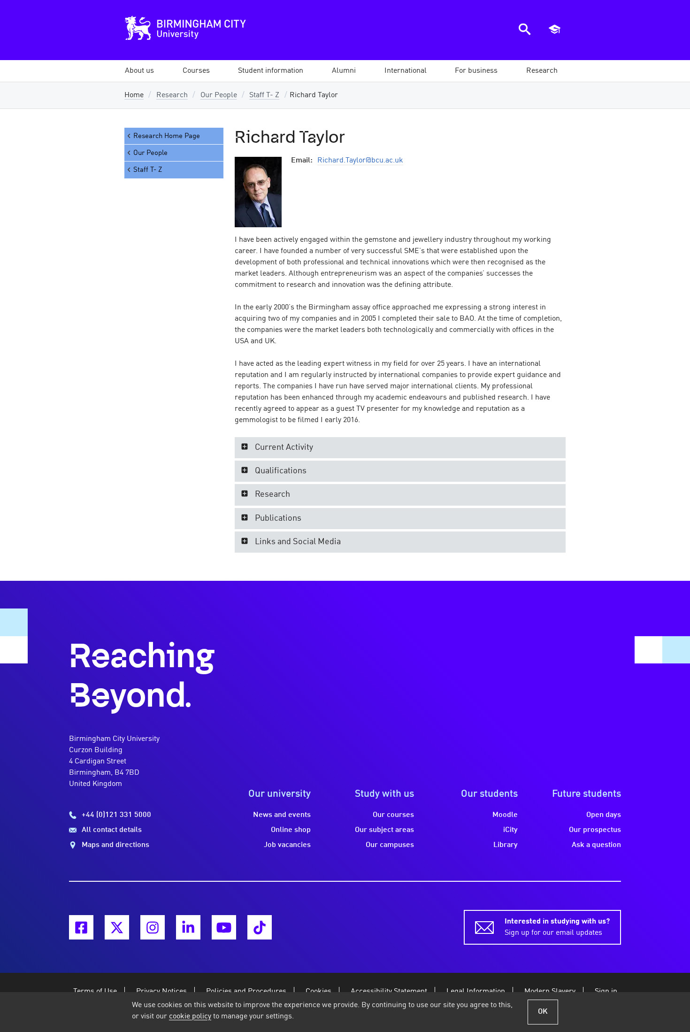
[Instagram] (152, 927)
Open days (603, 815)
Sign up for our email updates (557, 927)
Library (505, 845)
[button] (139, 71)
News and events (282, 815)
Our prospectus (595, 830)
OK (543, 1012)
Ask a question (596, 845)
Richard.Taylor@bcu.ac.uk (360, 160)
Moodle (505, 815)
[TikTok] (259, 927)
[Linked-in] (188, 927)
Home (134, 95)
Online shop (291, 830)
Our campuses (390, 845)
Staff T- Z (264, 95)
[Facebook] (81, 927)
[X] (117, 927)
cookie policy (190, 1016)
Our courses (393, 815)
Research (172, 95)
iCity (510, 830)
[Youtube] (224, 927)
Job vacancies (287, 845)
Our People (218, 95)
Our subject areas (384, 830)
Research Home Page (166, 136)
